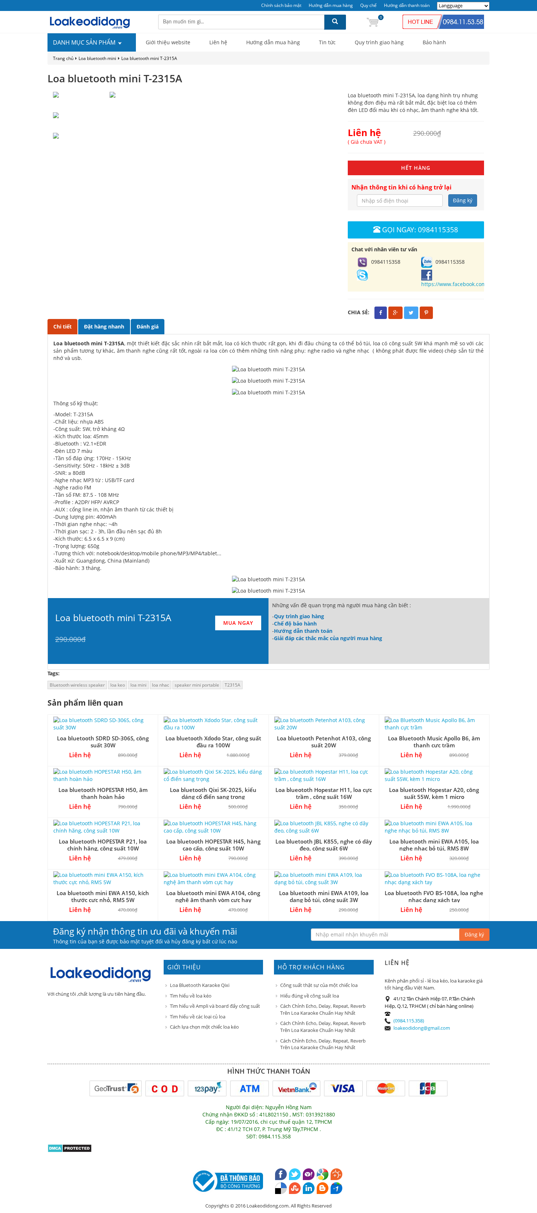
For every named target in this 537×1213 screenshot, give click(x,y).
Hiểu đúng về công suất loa (309, 995)
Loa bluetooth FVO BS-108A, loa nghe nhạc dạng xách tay (434, 896)
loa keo (117, 685)
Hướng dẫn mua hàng (331, 5)
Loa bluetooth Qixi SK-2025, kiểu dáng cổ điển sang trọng (213, 793)
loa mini (138, 685)
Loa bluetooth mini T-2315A (149, 58)
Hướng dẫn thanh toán (407, 5)
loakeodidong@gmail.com (421, 1028)
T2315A (232, 685)
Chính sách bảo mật (281, 5)
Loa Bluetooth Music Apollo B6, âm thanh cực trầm (434, 742)
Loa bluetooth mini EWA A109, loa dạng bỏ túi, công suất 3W (324, 896)
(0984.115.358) (408, 1020)
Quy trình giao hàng (379, 42)
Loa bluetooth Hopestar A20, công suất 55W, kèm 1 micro (434, 793)
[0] (372, 21)
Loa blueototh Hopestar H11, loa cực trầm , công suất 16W (323, 793)
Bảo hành (434, 42)
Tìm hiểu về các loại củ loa (197, 1016)
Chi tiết (62, 326)
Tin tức (327, 42)
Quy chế (368, 5)
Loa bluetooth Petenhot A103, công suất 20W (324, 742)
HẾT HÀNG (415, 167)
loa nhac (160, 685)
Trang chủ (63, 58)
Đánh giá (148, 326)
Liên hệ (218, 42)
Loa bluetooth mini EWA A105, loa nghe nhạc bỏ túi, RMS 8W (434, 845)
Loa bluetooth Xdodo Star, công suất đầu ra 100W (213, 742)
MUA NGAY (238, 622)
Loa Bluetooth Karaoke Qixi (199, 985)
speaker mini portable (197, 685)
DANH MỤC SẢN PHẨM (85, 42)
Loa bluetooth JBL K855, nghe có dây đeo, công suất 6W (323, 845)
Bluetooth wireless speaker (77, 685)
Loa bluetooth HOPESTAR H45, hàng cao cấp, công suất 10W (213, 845)
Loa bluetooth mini (97, 58)
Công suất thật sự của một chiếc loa (319, 985)
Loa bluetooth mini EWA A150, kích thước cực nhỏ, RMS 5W (103, 896)
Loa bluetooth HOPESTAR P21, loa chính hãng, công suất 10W (103, 845)
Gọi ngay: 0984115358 (420, 229)
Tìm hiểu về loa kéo (191, 995)
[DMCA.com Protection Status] (69, 1147)
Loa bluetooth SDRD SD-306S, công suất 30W (103, 742)
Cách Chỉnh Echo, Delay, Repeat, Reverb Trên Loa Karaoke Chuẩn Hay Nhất (323, 1009)
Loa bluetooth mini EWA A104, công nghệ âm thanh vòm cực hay (213, 896)
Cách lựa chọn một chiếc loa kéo (204, 1027)
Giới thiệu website (168, 42)
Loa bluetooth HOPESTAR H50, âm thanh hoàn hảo (103, 793)
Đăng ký (462, 200)
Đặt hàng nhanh (104, 326)
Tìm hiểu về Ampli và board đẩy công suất (215, 1006)
